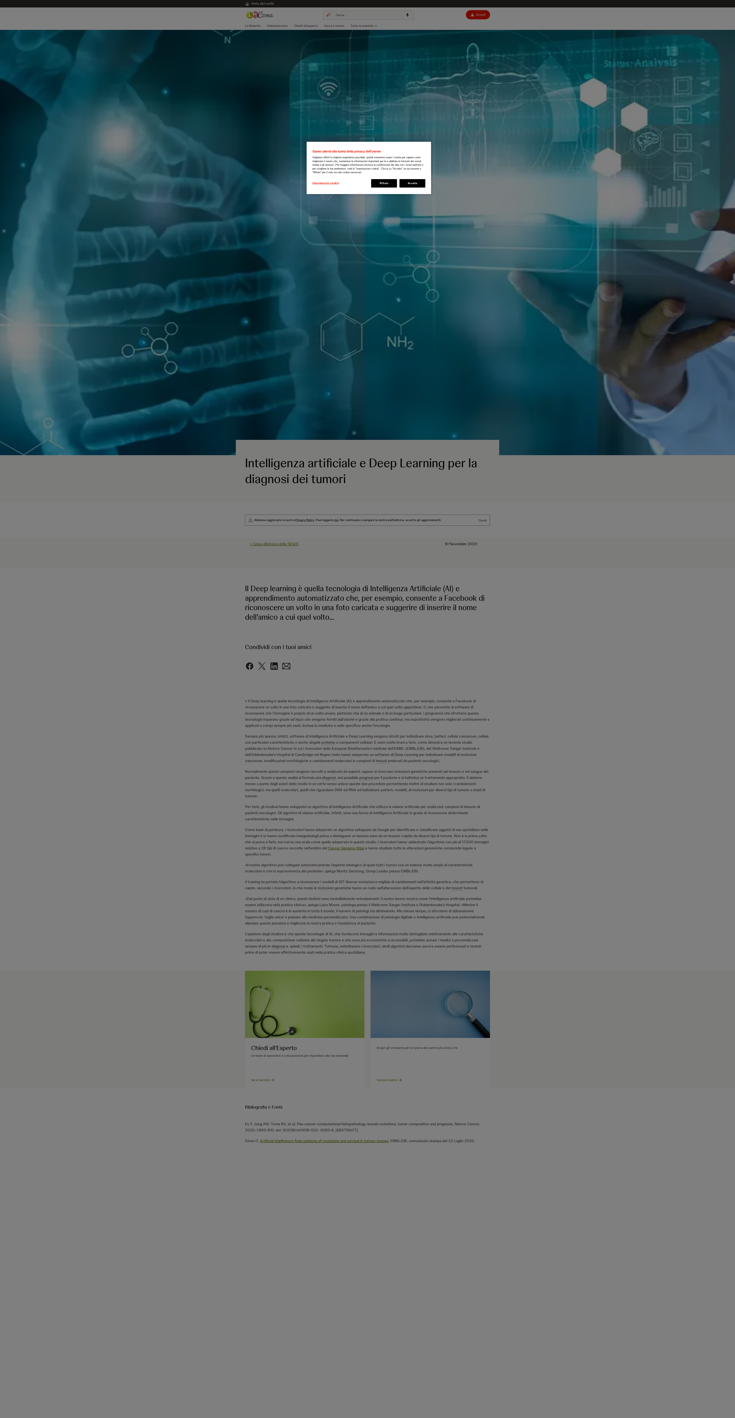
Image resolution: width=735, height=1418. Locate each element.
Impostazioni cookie (325, 183)
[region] (369, 168)
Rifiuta (384, 183)
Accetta (412, 183)
